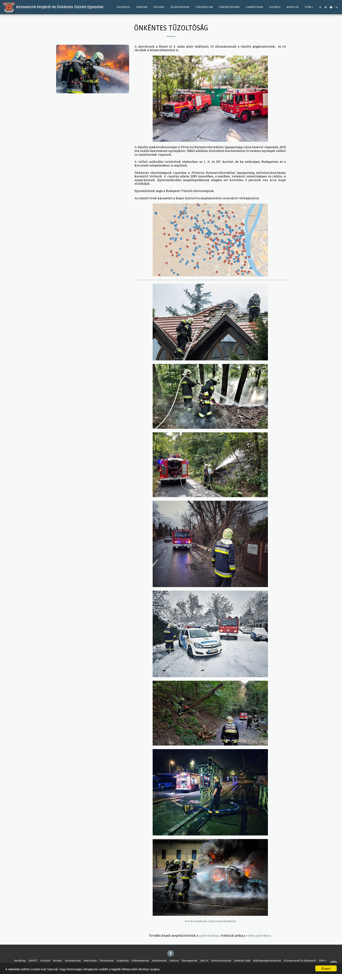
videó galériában (258, 935)
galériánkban (209, 935)
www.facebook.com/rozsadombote (210, 921)
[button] (320, 7)
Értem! (326, 968)
